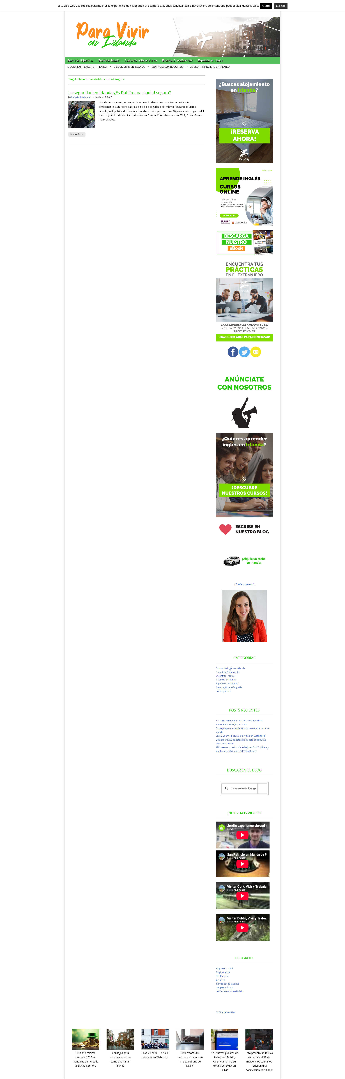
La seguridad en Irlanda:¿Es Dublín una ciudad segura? (119, 92)
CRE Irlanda (222, 976)
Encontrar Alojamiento (80, 60)
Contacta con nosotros (167, 67)
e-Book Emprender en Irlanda (87, 67)
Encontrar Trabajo (108, 60)
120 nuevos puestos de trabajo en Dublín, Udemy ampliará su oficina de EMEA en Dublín (224, 1061)
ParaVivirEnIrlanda (80, 97)
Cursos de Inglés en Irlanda (141, 60)
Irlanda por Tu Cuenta (227, 983)
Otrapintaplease (224, 987)
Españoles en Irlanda (210, 60)
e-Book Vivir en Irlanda (129, 67)
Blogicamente (223, 972)
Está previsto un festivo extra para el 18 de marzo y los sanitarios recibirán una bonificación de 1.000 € (259, 1061)
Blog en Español (224, 968)
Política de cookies (225, 1012)
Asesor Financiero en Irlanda (210, 67)
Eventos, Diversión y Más (177, 60)
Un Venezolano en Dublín (229, 991)
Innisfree (220, 980)
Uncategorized (223, 691)
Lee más (280, 5)
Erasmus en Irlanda (226, 679)
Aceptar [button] (266, 5)
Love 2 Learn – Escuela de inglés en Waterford (240, 735)
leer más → (76, 134)
